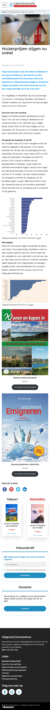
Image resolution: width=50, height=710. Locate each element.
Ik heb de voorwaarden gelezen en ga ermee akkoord (26, 570)
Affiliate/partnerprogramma (14, 670)
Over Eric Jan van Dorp (11, 664)
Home (4, 12)
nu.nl (38, 238)
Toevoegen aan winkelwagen (25, 387)
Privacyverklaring (9, 679)
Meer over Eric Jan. (10, 650)
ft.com (30, 305)
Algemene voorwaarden (12, 676)
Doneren (25, 609)
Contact (5, 673)
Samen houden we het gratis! (14, 667)
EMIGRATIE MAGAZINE (11, 661)
